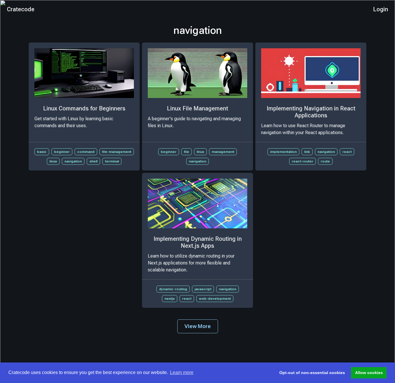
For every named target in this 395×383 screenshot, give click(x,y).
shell (93, 161)
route (325, 161)
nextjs (170, 299)
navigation (73, 161)
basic (42, 152)
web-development (215, 299)
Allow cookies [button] (369, 372)
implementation (283, 152)
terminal (112, 161)
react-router (302, 161)
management (223, 152)
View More (197, 326)
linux (53, 161)
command (86, 152)
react (347, 152)
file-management (116, 152)
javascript (203, 289)
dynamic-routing (173, 289)
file (186, 152)
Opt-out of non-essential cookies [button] (312, 372)
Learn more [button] (181, 372)
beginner (62, 152)
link (307, 152)
